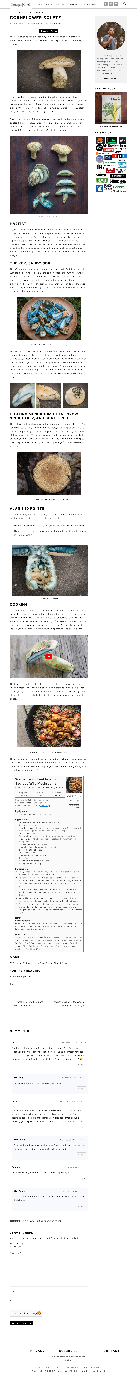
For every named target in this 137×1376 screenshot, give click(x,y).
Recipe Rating (17, 1243)
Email (13, 1301)
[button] (70, 805)
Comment (15, 1253)
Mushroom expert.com (21, 976)
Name (13, 1291)
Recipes (60, 4)
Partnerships (89, 4)
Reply (81, 1065)
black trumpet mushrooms (51, 233)
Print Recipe (75, 796)
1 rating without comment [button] (48, 1221)
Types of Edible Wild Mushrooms (29, 12)
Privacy (37, 1351)
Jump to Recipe (50, 31)
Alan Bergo (45, 805)
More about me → (111, 78)
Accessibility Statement (91, 1371)
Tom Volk (14, 984)
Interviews (73, 4)
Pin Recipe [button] (74, 801)
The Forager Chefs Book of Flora (111, 126)
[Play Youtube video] (49, 656)
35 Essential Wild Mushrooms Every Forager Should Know (38, 963)
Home (39, 4)
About (49, 4)
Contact (111, 1351)
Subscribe (68, 1351)
